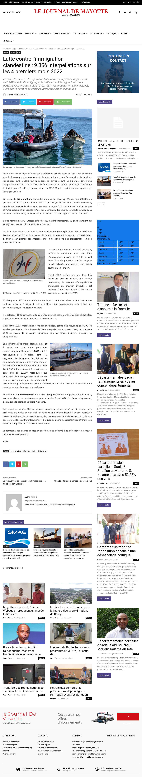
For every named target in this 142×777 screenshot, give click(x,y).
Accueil (6, 48)
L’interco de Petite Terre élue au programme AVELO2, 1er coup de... (70, 651)
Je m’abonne (43, 754)
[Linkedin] (124, 12)
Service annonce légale (106, 148)
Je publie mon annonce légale (50, 751)
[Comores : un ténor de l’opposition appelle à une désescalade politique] (118, 529)
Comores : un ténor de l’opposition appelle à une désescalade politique (116, 551)
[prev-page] (99, 204)
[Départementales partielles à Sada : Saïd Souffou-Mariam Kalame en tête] (118, 623)
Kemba (53, 698)
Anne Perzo (13, 94)
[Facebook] (119, 12)
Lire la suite (104, 335)
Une (18, 52)
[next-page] (103, 204)
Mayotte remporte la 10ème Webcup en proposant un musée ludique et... (23, 610)
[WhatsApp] (25, 464)
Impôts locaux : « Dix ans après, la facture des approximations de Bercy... (70, 610)
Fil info (6, 546)
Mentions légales (10, 744)
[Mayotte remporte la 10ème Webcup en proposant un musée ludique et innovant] (24, 593)
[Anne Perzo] (5, 94)
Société (13, 52)
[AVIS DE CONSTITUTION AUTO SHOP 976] (118, 122)
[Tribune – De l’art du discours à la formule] (118, 287)
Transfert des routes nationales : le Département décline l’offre (23, 689)
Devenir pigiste (44, 744)
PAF (33, 451)
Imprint (6, 751)
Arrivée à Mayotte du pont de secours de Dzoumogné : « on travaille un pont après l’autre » (46, 552)
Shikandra (42, 451)
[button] (135, 12)
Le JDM (100, 313)
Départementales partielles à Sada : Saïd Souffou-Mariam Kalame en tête (118, 645)
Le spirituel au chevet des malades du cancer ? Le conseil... (123, 193)
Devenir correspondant (47, 747)
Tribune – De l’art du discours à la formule (113, 307)
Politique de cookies (11, 741)
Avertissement (9, 754)
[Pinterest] (18, 464)
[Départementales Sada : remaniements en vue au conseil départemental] (118, 359)
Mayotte (26, 451)
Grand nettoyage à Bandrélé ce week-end (73, 481)
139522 (41, 618)
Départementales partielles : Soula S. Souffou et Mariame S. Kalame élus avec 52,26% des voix (116, 471)
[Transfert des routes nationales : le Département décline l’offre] (24, 674)
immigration (16, 451)
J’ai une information (46, 741)
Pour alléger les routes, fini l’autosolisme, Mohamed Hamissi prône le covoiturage (22, 651)
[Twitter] (130, 12)
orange (13, 48)
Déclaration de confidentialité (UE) (17, 747)
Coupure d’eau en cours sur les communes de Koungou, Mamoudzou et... (125, 166)
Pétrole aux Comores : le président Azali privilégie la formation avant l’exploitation (69, 691)
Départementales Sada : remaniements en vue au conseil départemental (116, 381)
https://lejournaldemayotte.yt (35, 501)
